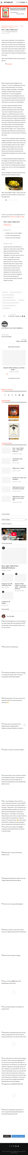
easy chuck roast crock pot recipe (11, 302)
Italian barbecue (6, 308)
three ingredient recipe (8, 297)
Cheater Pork (13, 216)
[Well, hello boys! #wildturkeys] (14, 658)
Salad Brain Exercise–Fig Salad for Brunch (18, 487)
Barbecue (16, 25)
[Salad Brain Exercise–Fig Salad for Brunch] (6, 489)
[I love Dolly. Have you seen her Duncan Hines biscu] (14, 1069)
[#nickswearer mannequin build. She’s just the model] (14, 1043)
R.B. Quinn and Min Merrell (11, 31)
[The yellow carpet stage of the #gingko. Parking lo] (14, 838)
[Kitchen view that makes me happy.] (14, 966)
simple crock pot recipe (15, 292)
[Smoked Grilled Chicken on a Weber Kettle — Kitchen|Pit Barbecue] (14, 358)
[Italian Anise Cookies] (6, 470)
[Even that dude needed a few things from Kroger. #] (14, 1018)
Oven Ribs (21, 216)
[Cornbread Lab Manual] (7, 596)
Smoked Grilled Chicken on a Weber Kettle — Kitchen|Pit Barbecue (20, 586)
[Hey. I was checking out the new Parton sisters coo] (14, 812)
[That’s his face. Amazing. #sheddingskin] (14, 915)
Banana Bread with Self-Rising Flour (7, 584)
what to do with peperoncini (9, 300)
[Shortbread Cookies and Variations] (6, 480)
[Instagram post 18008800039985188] (14, 1095)
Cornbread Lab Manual (6, 602)
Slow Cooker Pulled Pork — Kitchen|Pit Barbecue (18, 449)
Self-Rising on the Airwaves (17, 459)
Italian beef (21, 300)
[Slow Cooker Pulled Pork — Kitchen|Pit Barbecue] (6, 450)
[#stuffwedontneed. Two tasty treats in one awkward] (14, 709)
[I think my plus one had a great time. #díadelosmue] (14, 735)
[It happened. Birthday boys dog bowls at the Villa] (14, 889)
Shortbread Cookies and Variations (19, 478)
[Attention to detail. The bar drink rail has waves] (14, 941)
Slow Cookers (11, 27)
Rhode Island (4, 27)
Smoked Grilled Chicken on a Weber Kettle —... (14, 368)
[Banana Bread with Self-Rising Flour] (7, 578)
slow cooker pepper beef (8, 294)
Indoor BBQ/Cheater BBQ (7, 25)
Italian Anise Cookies (18, 468)
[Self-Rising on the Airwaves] (6, 461)
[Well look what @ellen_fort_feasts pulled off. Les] (14, 632)
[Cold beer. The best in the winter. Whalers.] (14, 761)
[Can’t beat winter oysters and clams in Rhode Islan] (14, 786)
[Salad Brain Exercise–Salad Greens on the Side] (6, 499)
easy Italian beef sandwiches (9, 305)
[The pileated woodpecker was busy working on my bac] (14, 684)
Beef (22, 25)
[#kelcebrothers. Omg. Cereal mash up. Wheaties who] (14, 864)
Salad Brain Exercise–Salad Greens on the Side (18, 498)
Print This (8, 224)
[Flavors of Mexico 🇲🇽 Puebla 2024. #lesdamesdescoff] (14, 992)
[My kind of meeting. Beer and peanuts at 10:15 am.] (14, 1121)
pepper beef (5, 292)
